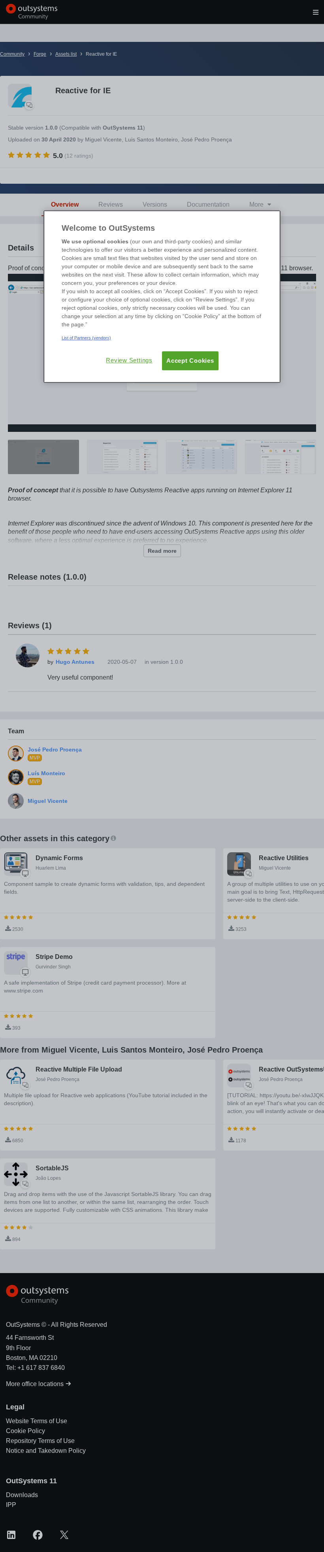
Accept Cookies (190, 360)
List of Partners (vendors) (86, 337)
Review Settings (129, 360)
